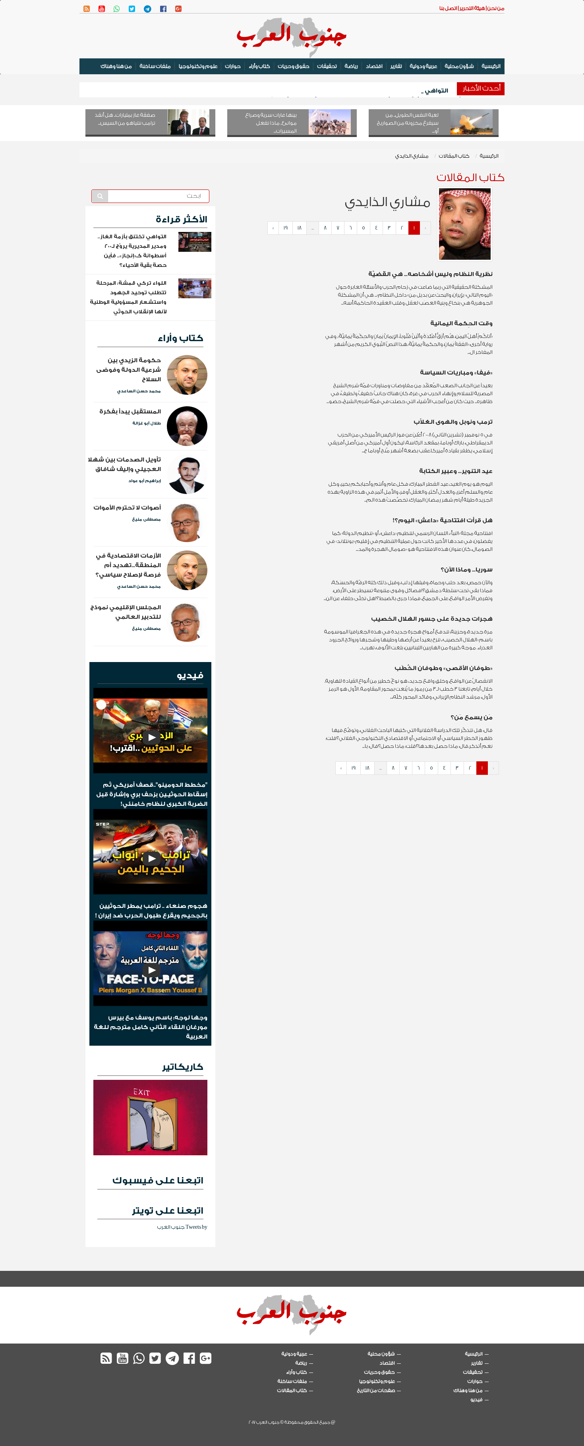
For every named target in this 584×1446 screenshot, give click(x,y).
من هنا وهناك (116, 66)
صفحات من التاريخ (376, 1390)
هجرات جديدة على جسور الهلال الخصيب (432, 619)
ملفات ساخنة (155, 66)
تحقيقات (327, 66)
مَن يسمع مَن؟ (472, 717)
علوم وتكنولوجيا (198, 66)
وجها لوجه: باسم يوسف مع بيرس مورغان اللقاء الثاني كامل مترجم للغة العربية (150, 1027)
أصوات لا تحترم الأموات (127, 507)
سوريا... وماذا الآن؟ (467, 569)
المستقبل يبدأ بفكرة (130, 411)
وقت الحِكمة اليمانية (461, 323)
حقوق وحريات (293, 66)
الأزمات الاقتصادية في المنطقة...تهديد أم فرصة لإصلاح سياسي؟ (128, 565)
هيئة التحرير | (471, 8)
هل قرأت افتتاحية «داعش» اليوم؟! (443, 520)
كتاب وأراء (259, 66)
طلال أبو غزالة (146, 423)
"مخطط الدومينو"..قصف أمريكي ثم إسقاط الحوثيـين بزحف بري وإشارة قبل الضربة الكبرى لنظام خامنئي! (151, 794)
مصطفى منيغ (146, 519)
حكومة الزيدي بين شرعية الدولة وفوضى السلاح (128, 370)
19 (286, 228)
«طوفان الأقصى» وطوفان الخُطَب (443, 668)
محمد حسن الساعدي (139, 391)
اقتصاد (374, 66)
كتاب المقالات (454, 156)
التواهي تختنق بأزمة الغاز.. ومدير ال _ (395, 90)
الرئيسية (491, 66)
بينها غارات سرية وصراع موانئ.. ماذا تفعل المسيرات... (271, 123)
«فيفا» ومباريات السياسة (456, 372)
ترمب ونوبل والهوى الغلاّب (453, 422)
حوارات (233, 66)
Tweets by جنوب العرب (182, 1227)
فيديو (189, 675)
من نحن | (495, 8)
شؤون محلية (459, 66)
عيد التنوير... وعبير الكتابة (456, 471)
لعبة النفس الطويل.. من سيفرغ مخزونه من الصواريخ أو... (408, 123)
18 (300, 228)
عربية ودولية (423, 66)
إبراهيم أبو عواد (144, 481)
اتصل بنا (448, 8)
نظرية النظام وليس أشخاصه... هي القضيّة (430, 274)
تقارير (396, 66)
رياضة (351, 66)
